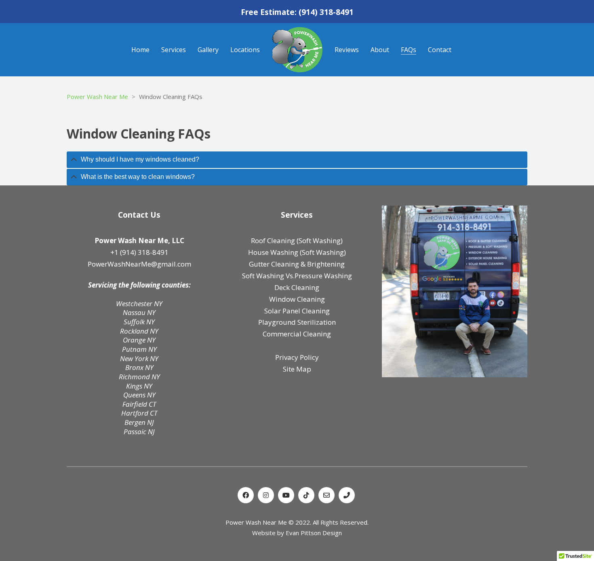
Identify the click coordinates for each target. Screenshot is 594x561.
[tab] (297, 159)
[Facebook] (246, 495)
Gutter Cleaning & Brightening (297, 264)
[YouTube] (286, 495)
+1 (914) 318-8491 (139, 252)
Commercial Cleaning (297, 333)
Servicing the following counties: (139, 285)
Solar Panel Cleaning (297, 310)
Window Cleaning (297, 299)
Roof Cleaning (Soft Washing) (297, 240)
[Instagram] (266, 495)
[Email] (326, 495)
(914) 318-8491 (326, 12)
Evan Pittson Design (314, 533)
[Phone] (347, 495)
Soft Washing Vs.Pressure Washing (297, 275)
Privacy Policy (297, 357)
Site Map (297, 369)
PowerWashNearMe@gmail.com (139, 264)
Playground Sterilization (297, 322)
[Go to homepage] (297, 49)
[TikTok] (306, 495)
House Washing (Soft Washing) (297, 252)
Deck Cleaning (296, 287)
